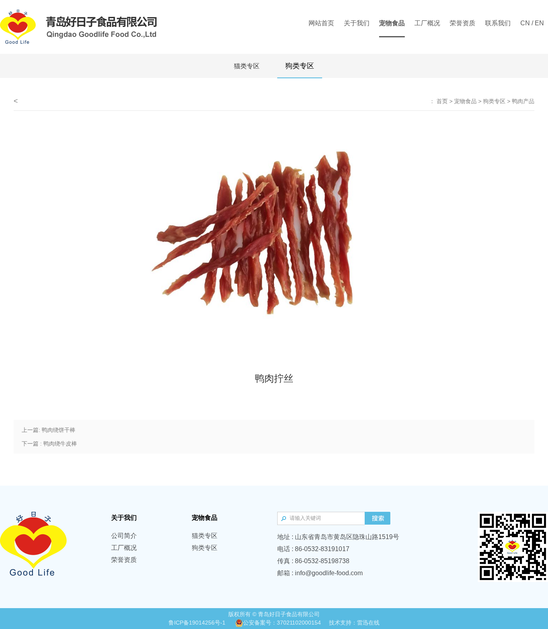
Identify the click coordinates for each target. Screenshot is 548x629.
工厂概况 (124, 547)
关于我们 (124, 517)
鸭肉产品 (523, 101)
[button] (148, 244)
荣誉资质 (124, 559)
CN (525, 23)
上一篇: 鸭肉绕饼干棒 (48, 430)
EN (539, 23)
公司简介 (124, 535)
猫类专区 (247, 66)
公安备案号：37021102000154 (282, 622)
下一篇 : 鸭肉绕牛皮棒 (49, 443)
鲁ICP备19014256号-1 (196, 622)
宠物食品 (465, 101)
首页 (442, 101)
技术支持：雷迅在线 (354, 622)
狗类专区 (299, 66)
